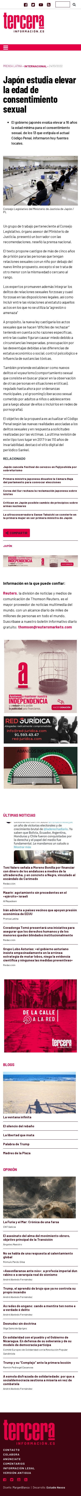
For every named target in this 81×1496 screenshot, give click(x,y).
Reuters (10, 593)
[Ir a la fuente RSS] (48, 4)
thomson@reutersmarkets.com (45, 627)
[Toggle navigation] (5, 47)
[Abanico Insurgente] (40, 776)
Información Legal (19, 1468)
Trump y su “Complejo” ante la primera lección (37, 1362)
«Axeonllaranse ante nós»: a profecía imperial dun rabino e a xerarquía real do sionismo (40, 1272)
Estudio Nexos (56, 1487)
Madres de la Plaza (17, 1153)
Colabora (11, 1454)
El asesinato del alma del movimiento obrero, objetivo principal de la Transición (36, 1237)
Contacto (11, 1449)
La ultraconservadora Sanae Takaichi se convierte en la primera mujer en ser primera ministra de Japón (39, 516)
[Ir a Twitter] (33, 4)
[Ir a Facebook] (25, 4)
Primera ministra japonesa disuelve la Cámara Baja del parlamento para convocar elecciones (38, 480)
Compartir (18, 533)
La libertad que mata (18, 1135)
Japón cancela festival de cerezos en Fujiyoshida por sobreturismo (40, 468)
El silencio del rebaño (18, 1126)
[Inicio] (23, 22)
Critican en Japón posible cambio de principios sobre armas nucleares (40, 504)
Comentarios (14, 1463)
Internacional (35, 66)
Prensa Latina (12, 66)
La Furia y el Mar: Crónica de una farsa (31, 1222)
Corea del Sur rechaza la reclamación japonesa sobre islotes (40, 492)
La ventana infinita (17, 1117)
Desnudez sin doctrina (19, 1323)
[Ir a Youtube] (41, 4)
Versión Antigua (17, 1472)
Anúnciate (12, 1458)
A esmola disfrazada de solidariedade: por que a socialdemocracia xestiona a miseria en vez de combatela (38, 1380)
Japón (7, 546)
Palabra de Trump (16, 1144)
